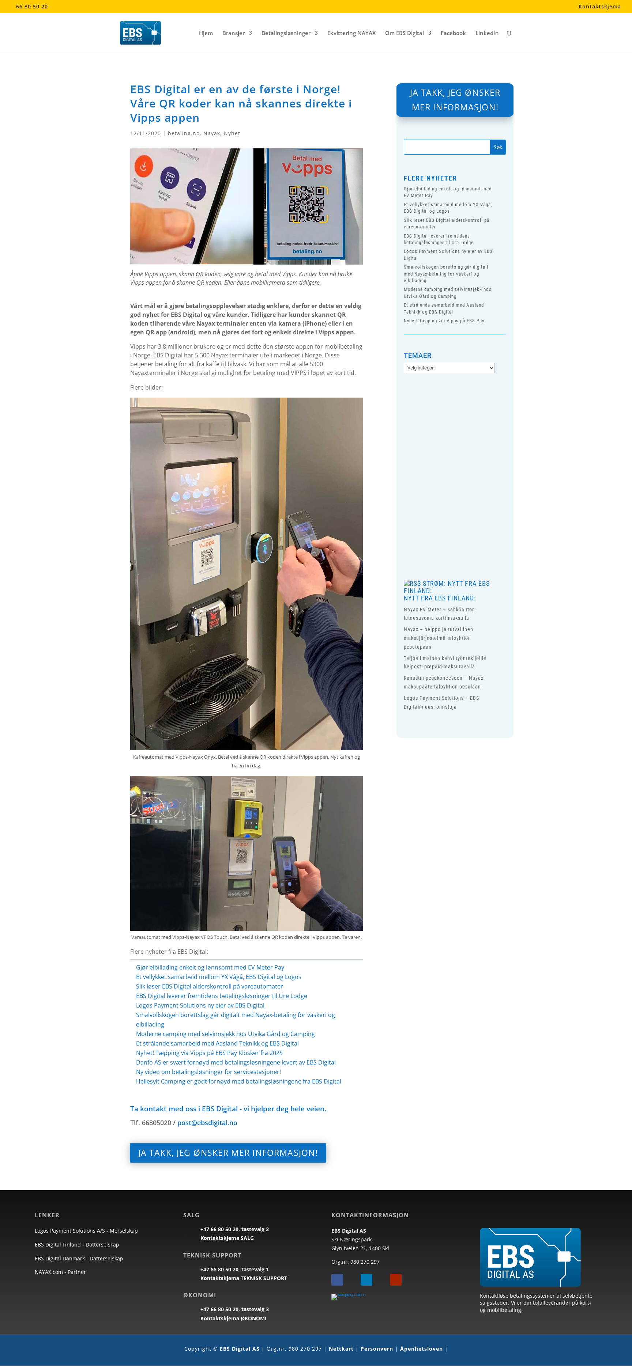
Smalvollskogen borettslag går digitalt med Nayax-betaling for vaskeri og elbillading (446, 273)
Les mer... (454, 545)
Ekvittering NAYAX (351, 33)
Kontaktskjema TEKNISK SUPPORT (243, 1278)
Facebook (453, 33)
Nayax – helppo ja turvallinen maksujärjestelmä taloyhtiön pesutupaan (438, 638)
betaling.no (184, 133)
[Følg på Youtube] (396, 1280)
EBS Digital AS (240, 1348)
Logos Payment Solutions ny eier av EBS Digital (200, 1005)
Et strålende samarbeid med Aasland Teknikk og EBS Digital (217, 1043)
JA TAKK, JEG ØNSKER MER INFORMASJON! (228, 1152)
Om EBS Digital (404, 33)
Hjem (206, 33)
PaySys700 (476, 511)
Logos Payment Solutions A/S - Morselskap (86, 1230)
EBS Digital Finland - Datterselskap (77, 1244)
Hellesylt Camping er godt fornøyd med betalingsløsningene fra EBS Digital (238, 1081)
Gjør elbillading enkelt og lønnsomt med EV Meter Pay (210, 967)
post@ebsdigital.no (207, 1122)
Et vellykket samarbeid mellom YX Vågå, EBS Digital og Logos (218, 977)
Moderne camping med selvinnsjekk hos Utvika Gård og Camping (225, 1034)
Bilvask (452, 504)
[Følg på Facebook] (337, 1280)
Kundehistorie (427, 511)
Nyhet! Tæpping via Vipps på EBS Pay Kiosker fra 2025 (209, 1053)
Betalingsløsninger (286, 33)
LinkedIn (487, 33)
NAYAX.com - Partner (60, 1271)
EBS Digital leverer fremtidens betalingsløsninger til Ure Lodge (221, 996)
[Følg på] (352, 1280)
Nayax (211, 133)
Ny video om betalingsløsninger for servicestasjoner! (208, 1072)
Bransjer (233, 33)
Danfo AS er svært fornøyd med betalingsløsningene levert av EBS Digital (236, 1062)
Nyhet (232, 133)
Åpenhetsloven (421, 1348)
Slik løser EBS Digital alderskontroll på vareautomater (209, 986)
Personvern (377, 1348)
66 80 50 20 (32, 6)
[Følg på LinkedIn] (366, 1280)
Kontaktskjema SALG (227, 1237)
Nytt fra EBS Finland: (440, 598)
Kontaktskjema (600, 7)
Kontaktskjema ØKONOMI (233, 1318)
